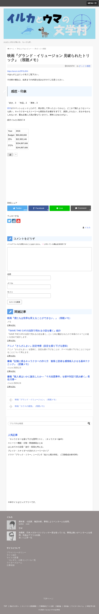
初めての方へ (14, 606)
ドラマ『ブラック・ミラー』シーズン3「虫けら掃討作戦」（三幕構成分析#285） (43, 455)
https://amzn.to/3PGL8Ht (17, 71)
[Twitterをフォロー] (9, 221)
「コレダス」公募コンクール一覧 (21, 560)
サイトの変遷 (12, 558)
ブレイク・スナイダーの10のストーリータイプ (28, 451)
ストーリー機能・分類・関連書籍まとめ (25, 443)
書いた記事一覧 (25, 538)
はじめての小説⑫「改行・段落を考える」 (26, 447)
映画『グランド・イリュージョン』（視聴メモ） (36, 400)
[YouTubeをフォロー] (18, 221)
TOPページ (48, 599)
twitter (21, 524)
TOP (5, 606)
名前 (9, 274)
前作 (9, 108)
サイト (10, 292)
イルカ (87, 227)
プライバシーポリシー (16, 552)
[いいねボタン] (10, 154)
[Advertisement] (49, 182)
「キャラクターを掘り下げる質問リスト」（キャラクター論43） (36, 439)
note (27, 524)
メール (10, 283)
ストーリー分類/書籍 (29, 606)
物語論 (58, 606)
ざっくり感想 (84, 66)
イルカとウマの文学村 (52, 610)
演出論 (66, 606)
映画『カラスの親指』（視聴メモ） (30, 406)
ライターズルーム (14, 563)
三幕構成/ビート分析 (46, 606)
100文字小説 (90, 606)
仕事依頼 (10, 565)
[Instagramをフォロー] (14, 221)
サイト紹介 (11, 555)
